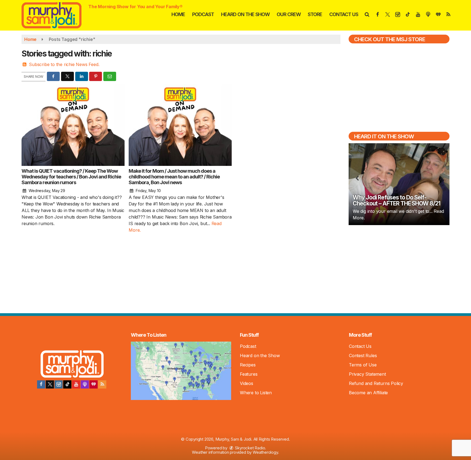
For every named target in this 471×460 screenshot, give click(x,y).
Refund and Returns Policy (376, 383)
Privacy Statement (367, 374)
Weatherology (265, 452)
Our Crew (289, 14)
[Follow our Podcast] (85, 384)
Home (178, 14)
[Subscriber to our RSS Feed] (102, 384)
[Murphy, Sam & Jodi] (56, 14)
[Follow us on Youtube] (76, 384)
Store (315, 14)
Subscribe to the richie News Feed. (64, 64)
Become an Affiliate (368, 392)
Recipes (248, 365)
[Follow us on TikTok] (67, 384)
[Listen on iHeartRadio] (93, 384)
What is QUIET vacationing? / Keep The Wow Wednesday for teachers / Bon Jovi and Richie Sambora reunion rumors (71, 176)
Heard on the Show (245, 14)
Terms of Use (363, 365)
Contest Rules (363, 355)
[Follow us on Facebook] (41, 384)
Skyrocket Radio (249, 447)
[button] (366, 14)
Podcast (203, 14)
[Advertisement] (399, 268)
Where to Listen (256, 392)
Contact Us (343, 14)
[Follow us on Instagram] (59, 384)
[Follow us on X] (50, 384)
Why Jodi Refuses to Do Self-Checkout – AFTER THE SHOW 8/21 (396, 200)
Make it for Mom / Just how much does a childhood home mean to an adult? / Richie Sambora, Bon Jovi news (174, 176)
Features (248, 374)
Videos (246, 383)
